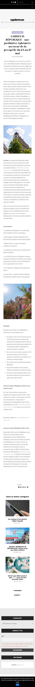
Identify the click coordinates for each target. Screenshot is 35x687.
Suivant (17, 595)
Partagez (20, 484)
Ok (17, 684)
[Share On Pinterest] (23, 487)
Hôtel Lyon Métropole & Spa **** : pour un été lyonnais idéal (17, 577)
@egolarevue (20, 665)
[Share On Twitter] (21, 487)
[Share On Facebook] (19, 487)
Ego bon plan (17, 32)
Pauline (21, 56)
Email (2, 636)
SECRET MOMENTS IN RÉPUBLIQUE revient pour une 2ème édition (17, 548)
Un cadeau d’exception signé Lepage (17, 520)
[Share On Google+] (25, 487)
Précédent (18, 590)
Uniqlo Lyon (22, 452)
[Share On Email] (27, 487)
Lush (11, 454)
